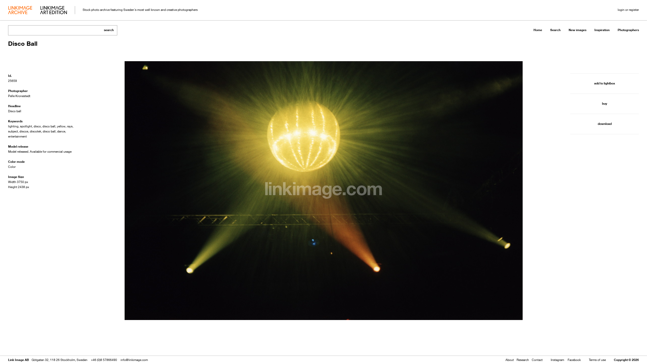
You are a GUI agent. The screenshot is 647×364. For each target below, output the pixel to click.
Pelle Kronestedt (19, 96)
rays (70, 126)
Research (523, 360)
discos (23, 131)
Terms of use (597, 360)
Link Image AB (18, 360)
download (605, 124)
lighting (13, 126)
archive (20, 11)
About (509, 360)
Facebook (574, 360)
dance (61, 131)
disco (37, 126)
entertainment (17, 136)
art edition (53, 11)
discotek (35, 131)
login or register (628, 10)
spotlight (26, 126)
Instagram (557, 360)
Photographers (628, 30)
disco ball (48, 126)
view (35, 346)
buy (604, 103)
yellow (61, 126)
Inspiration (602, 30)
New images (577, 30)
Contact (537, 360)
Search (555, 30)
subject (13, 131)
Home (538, 30)
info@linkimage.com (134, 360)
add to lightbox (604, 83)
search (109, 30)
